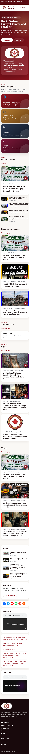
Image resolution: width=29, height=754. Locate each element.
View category (5, 233)
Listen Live (18, 40)
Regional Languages (17, 183)
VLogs (3, 733)
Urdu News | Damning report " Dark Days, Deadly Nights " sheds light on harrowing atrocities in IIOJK (15, 663)
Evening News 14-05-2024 (10, 649)
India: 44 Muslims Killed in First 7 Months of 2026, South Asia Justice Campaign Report (15, 534)
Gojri (12, 308)
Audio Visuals (5, 728)
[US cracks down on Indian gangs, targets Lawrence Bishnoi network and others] (15, 422)
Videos (3, 731)
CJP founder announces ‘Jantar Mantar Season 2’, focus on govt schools (15, 505)
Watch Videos (7, 40)
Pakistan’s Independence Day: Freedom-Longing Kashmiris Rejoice (14, 188)
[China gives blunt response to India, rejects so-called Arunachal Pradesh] (4, 212)
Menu (23, 7)
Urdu (24, 183)
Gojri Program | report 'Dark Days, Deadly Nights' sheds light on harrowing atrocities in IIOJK (15, 655)
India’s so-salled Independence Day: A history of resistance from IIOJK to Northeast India (15, 313)
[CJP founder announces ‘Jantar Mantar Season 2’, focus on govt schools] (15, 490)
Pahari (13, 281)
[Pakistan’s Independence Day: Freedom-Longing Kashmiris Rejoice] (15, 173)
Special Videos (13, 401)
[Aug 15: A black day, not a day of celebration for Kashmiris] (4, 199)
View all (3, 163)
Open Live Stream (10, 595)
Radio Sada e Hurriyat (12, 7)
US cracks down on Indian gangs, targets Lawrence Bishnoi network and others (15, 436)
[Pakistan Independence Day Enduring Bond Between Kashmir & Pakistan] (4, 219)
